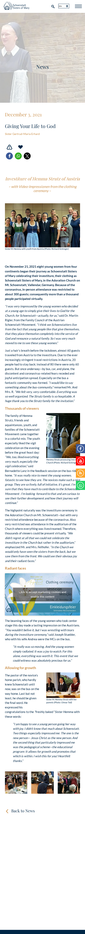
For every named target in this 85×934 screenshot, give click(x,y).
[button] (9, 156)
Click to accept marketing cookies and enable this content (42, 594)
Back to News (23, 810)
